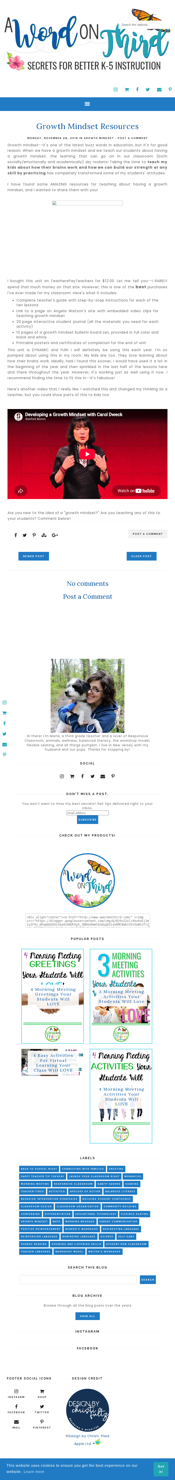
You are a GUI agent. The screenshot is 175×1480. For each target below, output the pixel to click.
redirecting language (121, 1229)
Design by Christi (84, 1436)
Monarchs (132, 1176)
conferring (30, 1214)
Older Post (141, 556)
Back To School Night (39, 1169)
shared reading (34, 1244)
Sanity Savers (109, 1184)
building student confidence (106, 1199)
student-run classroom (126, 1244)
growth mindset (99, 138)
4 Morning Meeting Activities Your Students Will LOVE (121, 1097)
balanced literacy (120, 1191)
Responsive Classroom (73, 1184)
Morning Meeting (35, 1184)
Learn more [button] (34, 1472)
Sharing (132, 1184)
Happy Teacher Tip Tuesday (42, 1176)
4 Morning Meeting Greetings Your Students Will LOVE (53, 997)
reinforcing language (39, 1236)
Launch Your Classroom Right (94, 1176)
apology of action (85, 1191)
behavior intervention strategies (49, 1199)
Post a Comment (133, 138)
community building (120, 1206)
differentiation (58, 1214)
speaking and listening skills (76, 1244)
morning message (80, 1221)
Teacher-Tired (32, 1191)
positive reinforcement (41, 1229)
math (57, 1221)
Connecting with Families (83, 1169)
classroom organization (78, 1206)
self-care (126, 1236)
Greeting (116, 1169)
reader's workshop (81, 1229)
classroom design (36, 1206)
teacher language (36, 1251)
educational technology (95, 1214)
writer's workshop (104, 1251)
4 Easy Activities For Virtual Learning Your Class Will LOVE (53, 1063)
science (106, 1236)
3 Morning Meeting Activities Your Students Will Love (122, 996)
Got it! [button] (161, 1469)
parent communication (118, 1221)
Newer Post (33, 556)
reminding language (79, 1236)
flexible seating (134, 1214)
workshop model (69, 1251)
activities (57, 1191)
